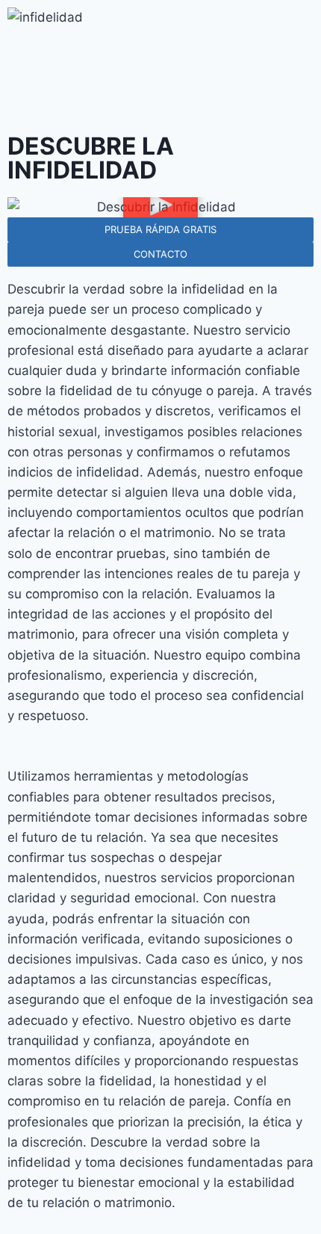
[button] (160, 207)
